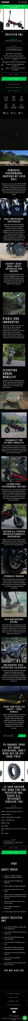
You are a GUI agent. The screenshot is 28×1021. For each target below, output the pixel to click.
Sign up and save (13, 1004)
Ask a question (14, 90)
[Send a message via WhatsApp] (25, 1018)
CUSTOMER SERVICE (13, 993)
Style (14, 839)
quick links (13, 997)
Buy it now (14, 78)
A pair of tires (19, 842)
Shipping (7, 41)
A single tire (8, 842)
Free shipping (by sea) (13, 49)
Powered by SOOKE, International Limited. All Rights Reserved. (14, 1019)
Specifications (14, 84)
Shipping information (14, 87)
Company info (14, 1001)
